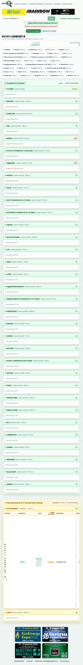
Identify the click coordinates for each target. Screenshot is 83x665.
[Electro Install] (28, 650)
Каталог (29, 661)
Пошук (51, 18)
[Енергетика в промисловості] (55, 634)
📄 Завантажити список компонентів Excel (41, 23)
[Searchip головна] (7, 4)
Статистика (64, 661)
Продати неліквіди (35, 4)
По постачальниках (33, 31)
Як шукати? (48, 4)
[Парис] (14, 12)
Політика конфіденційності (46, 661)
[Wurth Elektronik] (63, 12)
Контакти (57, 4)
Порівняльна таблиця (49, 31)
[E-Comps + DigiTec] (55, 650)
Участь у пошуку (20, 4)
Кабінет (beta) (67, 4)
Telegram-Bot (19, 661)
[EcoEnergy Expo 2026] (28, 634)
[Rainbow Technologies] (38, 12)
